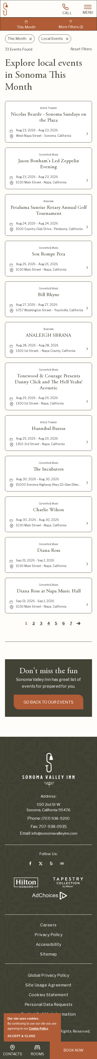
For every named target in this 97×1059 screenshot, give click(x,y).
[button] (48, 702)
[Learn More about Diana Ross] (86, 563)
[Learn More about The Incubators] (86, 482)
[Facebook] (30, 864)
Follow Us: (48, 854)
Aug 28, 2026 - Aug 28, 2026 (37, 345)
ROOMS (37, 1054)
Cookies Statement (48, 994)
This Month (26, 27)
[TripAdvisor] (62, 864)
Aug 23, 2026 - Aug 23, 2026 (37, 130)
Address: (49, 796)
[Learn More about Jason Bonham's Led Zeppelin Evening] (86, 179)
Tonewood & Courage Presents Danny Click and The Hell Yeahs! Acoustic (48, 382)
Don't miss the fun (48, 671)
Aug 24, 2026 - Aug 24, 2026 (37, 223)
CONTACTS (12, 1054)
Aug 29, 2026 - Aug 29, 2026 (37, 398)
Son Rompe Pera (48, 254)
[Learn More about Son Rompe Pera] (86, 267)
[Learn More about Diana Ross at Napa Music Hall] (86, 604)
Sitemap (48, 954)
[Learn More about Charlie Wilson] (86, 522)
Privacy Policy (48, 934)
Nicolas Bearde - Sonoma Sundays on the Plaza (48, 117)
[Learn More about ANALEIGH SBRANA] (86, 348)
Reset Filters (81, 49)
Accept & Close (21, 1036)
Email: (25, 833)
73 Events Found (18, 49)
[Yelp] (51, 864)
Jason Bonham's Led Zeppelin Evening (48, 164)
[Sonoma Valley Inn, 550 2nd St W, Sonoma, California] (48, 770)
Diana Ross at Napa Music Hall (49, 591)
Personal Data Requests (48, 1004)
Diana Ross (48, 550)
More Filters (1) (70, 27)
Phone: (34, 818)
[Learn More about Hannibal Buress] (86, 441)
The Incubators (48, 469)
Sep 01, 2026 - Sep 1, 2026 (35, 560)
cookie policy (38, 1028)
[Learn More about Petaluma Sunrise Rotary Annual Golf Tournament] (86, 226)
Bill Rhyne (48, 294)
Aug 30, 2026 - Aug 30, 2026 (37, 479)
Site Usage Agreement (48, 985)
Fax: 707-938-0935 (49, 826)
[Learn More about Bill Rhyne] (86, 307)
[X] (40, 864)
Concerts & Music (48, 154)
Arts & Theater (48, 107)
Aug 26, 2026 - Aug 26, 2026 (37, 264)
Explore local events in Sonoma (43, 75)
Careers (48, 925)
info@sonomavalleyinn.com (54, 833)
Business (48, 201)
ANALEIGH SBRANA (48, 335)
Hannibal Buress (48, 428)
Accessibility (48, 944)
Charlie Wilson (48, 509)
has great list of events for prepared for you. (48, 683)
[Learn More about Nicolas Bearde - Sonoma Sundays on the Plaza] (86, 133)
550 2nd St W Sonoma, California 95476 (48, 807)
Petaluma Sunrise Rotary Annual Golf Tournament (48, 210)
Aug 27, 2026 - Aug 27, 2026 (36, 305)
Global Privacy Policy (48, 975)
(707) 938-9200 (56, 818)
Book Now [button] (73, 1050)
